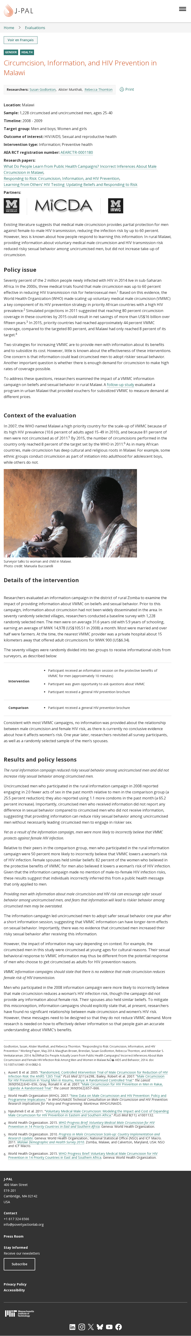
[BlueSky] (100, 1327)
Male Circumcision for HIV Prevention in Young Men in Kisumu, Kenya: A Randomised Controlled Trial (86, 1078)
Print (129, 89)
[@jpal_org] (81, 1327)
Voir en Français (21, 40)
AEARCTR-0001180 (77, 152)
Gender (11, 52)
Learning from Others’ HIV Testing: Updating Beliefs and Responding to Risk (70, 184)
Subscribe (19, 1264)
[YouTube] (109, 1327)
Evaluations (35, 27)
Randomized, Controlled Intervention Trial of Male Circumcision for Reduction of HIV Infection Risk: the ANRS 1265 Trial (88, 1074)
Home (9, 27)
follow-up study (120, 384)
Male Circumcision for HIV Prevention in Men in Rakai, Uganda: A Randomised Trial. (85, 1086)
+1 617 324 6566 (16, 1219)
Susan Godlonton (43, 89)
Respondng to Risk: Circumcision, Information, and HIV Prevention (61, 178)
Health (27, 52)
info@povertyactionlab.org (24, 1224)
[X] (91, 1327)
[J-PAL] (18, 11)
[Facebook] (118, 1327)
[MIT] (95, 1313)
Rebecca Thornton (99, 89)
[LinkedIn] (72, 1327)
